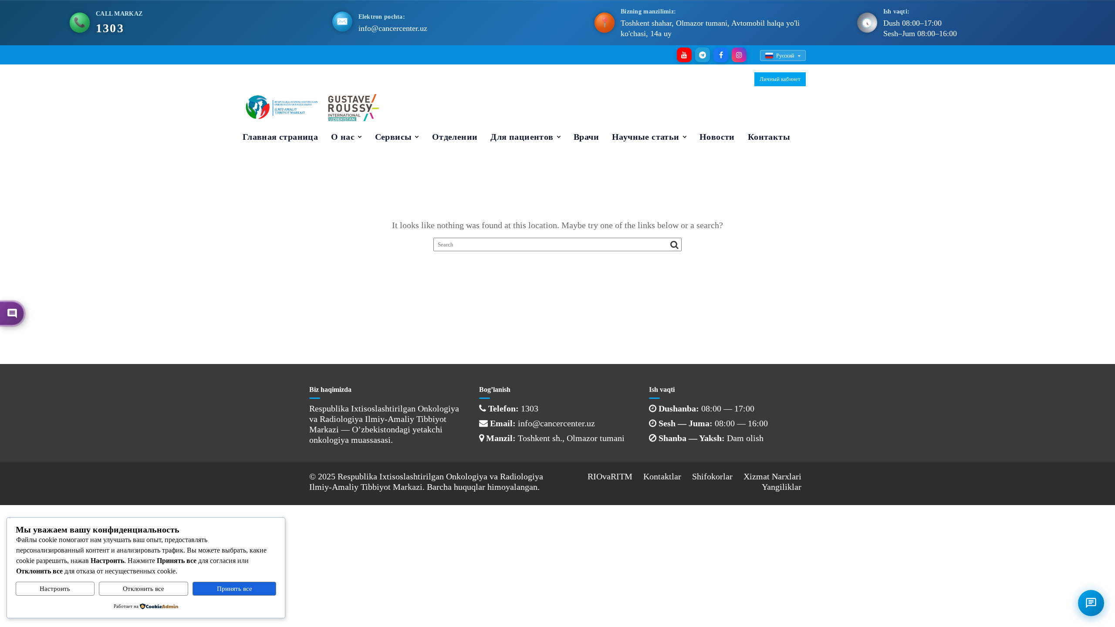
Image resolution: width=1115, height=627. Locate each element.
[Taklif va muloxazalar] (12, 313)
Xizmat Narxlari (772, 476)
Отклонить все (143, 588)
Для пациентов (521, 137)
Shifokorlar (712, 476)
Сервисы (393, 137)
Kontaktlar (662, 476)
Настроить (55, 588)
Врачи (586, 137)
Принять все (234, 588)
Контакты (769, 137)
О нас (343, 137)
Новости (717, 137)
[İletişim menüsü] (1091, 603)
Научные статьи (645, 137)
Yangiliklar (781, 487)
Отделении (455, 137)
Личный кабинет (780, 79)
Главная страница (280, 137)
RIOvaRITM (610, 476)
